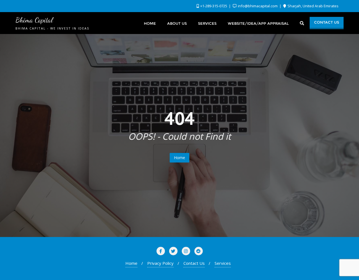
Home (179, 157)
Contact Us (326, 22)
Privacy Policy (160, 263)
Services (223, 263)
